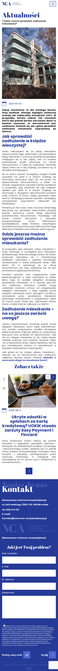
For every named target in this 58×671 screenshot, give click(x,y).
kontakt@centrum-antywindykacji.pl (24, 518)
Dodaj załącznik (12, 654)
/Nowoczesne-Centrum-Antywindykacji (24, 537)
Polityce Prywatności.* (30, 645)
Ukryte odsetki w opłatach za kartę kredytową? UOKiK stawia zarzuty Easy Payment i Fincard (29, 426)
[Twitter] (4, 388)
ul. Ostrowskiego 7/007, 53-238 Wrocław (25, 504)
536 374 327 (12, 509)
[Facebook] (4, 379)
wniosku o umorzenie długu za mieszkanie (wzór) (29, 359)
